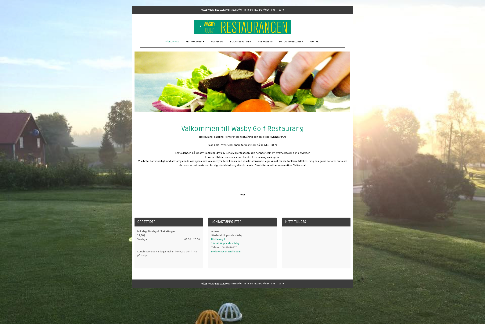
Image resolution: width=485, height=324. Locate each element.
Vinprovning (265, 41)
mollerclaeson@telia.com (226, 251)
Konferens (217, 41)
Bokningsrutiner (240, 41)
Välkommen (172, 41)
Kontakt (315, 41)
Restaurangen (194, 41)
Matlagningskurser (291, 41)
